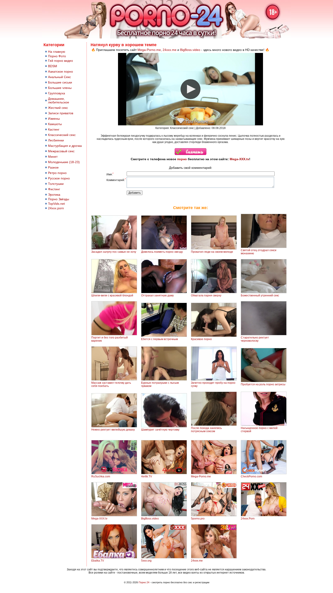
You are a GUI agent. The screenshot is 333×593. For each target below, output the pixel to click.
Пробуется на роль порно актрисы (263, 384)
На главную (56, 51)
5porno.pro (198, 518)
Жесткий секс (58, 108)
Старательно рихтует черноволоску (255, 339)
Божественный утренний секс (260, 295)
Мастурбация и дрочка (65, 146)
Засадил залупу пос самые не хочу (113, 251)
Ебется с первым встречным (159, 339)
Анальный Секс (59, 77)
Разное (53, 167)
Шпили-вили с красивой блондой (112, 295)
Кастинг (53, 129)
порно (182, 159)
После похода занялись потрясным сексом (206, 429)
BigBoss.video (190, 50)
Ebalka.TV (97, 560)
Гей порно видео (60, 60)
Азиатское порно (60, 71)
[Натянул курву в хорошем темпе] (190, 154)
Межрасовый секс (61, 151)
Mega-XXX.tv (239, 159)
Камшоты (55, 124)
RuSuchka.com (100, 476)
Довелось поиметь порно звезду (162, 251)
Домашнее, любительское (58, 100)
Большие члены (60, 88)
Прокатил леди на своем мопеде (212, 251)
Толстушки (56, 184)
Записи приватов (60, 113)
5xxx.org (146, 560)
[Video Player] (190, 89)
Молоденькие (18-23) (64, 162)
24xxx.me (169, 50)
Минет (53, 156)
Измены (54, 118)
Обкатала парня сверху (206, 295)
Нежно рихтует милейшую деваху (113, 429)
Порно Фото (57, 56)
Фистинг (54, 189)
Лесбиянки (56, 140)
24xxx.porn (56, 208)
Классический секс (62, 135)
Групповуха (56, 93)
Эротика (54, 194)
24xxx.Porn (248, 518)
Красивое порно (201, 339)
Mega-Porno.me (149, 50)
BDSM (52, 66)
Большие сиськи (60, 82)
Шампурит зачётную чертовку (160, 429)
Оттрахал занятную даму (157, 295)
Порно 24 (144, 582)
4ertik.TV (146, 476)
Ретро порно (57, 173)
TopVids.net (56, 203)
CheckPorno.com (251, 476)
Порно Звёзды (58, 199)
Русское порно (59, 178)
